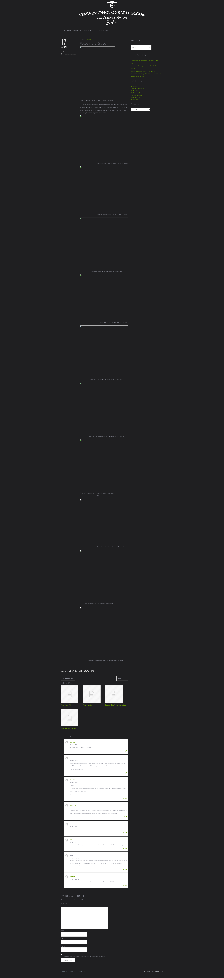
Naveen (72, 823)
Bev (71, 839)
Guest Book (81, 971)
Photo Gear (134, 91)
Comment (63, 903)
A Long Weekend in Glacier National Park (143, 71)
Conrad (72, 742)
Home (63, 30)
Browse (64, 971)
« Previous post (68, 678)
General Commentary (137, 88)
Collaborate (104, 30)
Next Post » (122, 678)
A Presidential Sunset (137, 76)
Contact (87, 30)
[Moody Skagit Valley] (71, 694)
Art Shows (134, 86)
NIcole (72, 758)
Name (63, 930)
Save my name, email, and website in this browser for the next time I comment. (83, 956)
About (69, 30)
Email (63, 938)
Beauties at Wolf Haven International (115, 705)
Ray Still (72, 780)
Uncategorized (135, 97)
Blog (95, 30)
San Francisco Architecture (68, 728)
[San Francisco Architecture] (71, 717)
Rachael (72, 876)
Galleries (78, 30)
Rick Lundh (73, 805)
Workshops (134, 99)
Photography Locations (69, 54)
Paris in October (87, 705)
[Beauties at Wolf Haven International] (115, 694)
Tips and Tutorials (136, 95)
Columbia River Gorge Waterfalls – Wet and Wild (146, 74)
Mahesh (89, 39)
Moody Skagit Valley (66, 705)
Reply (124, 751)
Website (63, 946)
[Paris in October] (93, 694)
